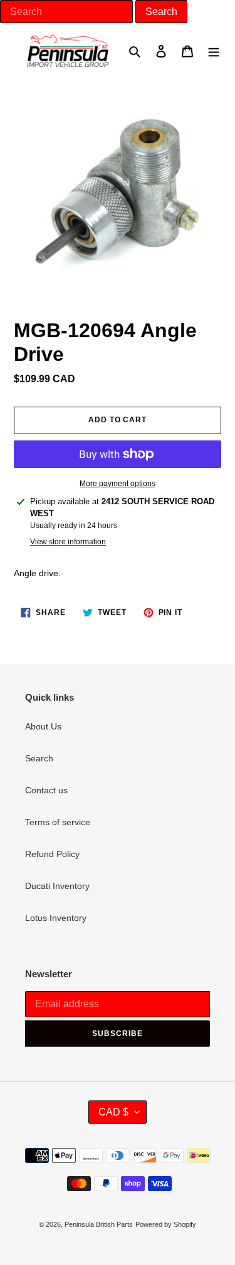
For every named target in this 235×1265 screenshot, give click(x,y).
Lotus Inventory (55, 918)
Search (39, 758)
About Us (43, 726)
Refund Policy (52, 854)
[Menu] (214, 50)
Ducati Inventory (57, 886)
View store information (68, 541)
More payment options (117, 483)
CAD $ (113, 1112)
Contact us (46, 790)
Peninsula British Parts (99, 1224)
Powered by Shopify (165, 1224)
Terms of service (57, 822)
